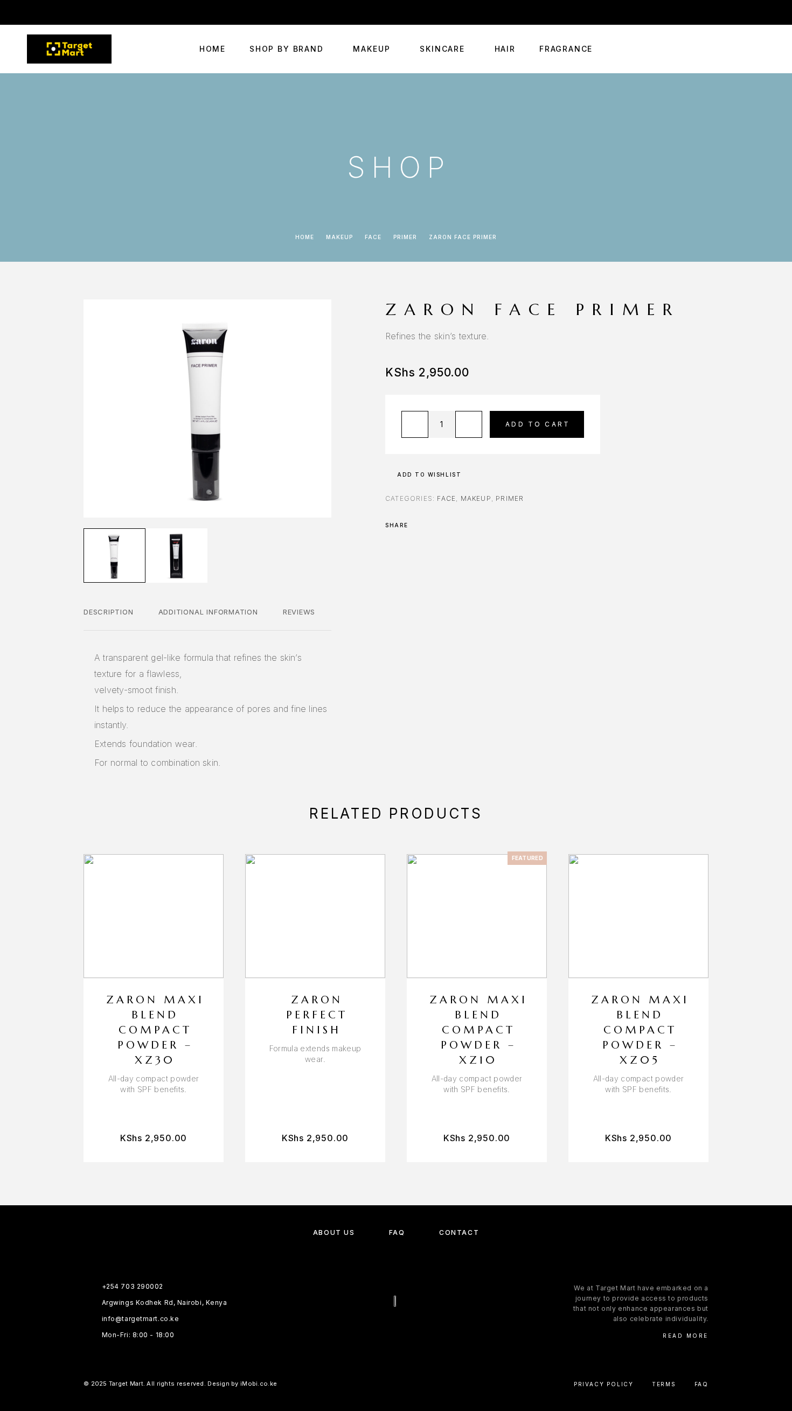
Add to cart (537, 424)
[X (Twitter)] (406, 1330)
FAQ (397, 1232)
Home (212, 49)
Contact (459, 1232)
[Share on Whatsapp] (448, 525)
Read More (685, 1335)
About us (334, 1232)
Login (755, 12)
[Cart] (761, 48)
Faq (701, 1384)
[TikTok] (93, 12)
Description (109, 611)
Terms (664, 1384)
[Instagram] (51, 12)
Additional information (208, 611)
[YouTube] (72, 12)
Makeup (371, 49)
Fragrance (566, 49)
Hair (505, 49)
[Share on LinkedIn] (462, 525)
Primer (405, 237)
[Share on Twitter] (434, 525)
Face (373, 237)
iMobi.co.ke (258, 1383)
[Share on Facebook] (420, 525)
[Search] (712, 49)
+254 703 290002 (510, 12)
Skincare (442, 49)
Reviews (299, 611)
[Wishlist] (737, 49)
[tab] (109, 619)
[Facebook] (30, 12)
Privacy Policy (604, 1384)
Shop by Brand (286, 49)
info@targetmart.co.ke (607, 12)
